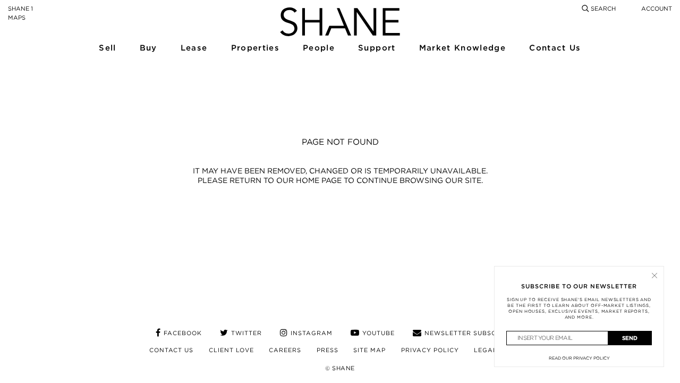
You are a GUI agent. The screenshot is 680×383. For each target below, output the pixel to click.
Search (602, 8)
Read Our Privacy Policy (579, 358)
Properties (254, 48)
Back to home (340, 212)
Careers (285, 350)
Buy (148, 48)
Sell (107, 48)
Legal (485, 350)
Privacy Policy (430, 350)
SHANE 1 (20, 8)
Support (376, 48)
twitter (246, 333)
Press (327, 350)
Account (656, 8)
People (318, 48)
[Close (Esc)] (654, 275)
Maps (17, 17)
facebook (183, 333)
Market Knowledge (461, 48)
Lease (194, 48)
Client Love (231, 350)
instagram (312, 333)
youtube (378, 333)
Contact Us (554, 48)
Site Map (369, 350)
